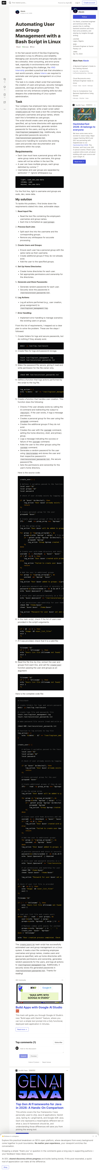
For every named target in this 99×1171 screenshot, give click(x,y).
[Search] (10, 3)
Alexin (22, 11)
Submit (23, 1056)
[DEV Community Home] (4, 3)
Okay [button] (5, 1167)
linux (32, 47)
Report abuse (46, 1062)
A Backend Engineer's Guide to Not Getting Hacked (84, 69)
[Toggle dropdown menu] (62, 980)
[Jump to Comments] (5, 88)
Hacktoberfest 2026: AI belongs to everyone (84, 127)
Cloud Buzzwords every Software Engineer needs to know (83, 81)
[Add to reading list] (5, 96)
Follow (84, 17)
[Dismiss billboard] (96, 1136)
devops (25, 47)
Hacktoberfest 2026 (80, 145)
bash (18, 47)
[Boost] (5, 102)
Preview (34, 1056)
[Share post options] (5, 109)
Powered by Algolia (64, 3)
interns (44, 73)
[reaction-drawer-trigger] (4, 80)
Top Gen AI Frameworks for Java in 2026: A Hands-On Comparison (40, 1106)
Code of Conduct (33, 1062)
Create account (89, 3)
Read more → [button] (22, 1029)
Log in (77, 3)
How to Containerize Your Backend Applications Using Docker (83, 94)
